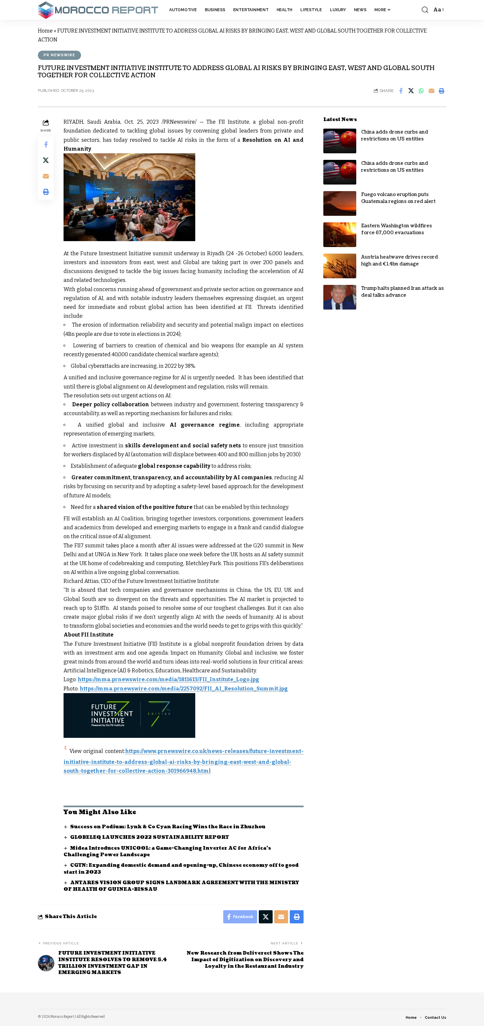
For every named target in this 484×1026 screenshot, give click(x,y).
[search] (425, 9)
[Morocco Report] (98, 10)
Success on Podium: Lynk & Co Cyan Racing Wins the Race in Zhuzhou (167, 827)
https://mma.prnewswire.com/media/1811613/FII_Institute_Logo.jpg (168, 679)
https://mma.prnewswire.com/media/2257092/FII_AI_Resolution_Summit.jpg (184, 689)
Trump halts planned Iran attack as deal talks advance (402, 291)
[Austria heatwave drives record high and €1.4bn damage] (339, 266)
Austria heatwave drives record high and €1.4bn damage (399, 260)
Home (45, 31)
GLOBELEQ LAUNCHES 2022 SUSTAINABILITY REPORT (149, 837)
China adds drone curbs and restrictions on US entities (394, 135)
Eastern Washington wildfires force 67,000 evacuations (396, 229)
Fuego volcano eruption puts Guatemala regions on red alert (398, 198)
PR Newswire (59, 55)
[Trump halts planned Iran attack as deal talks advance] (339, 297)
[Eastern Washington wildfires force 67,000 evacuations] (339, 234)
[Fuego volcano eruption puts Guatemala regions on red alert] (339, 203)
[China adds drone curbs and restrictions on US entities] (339, 141)
